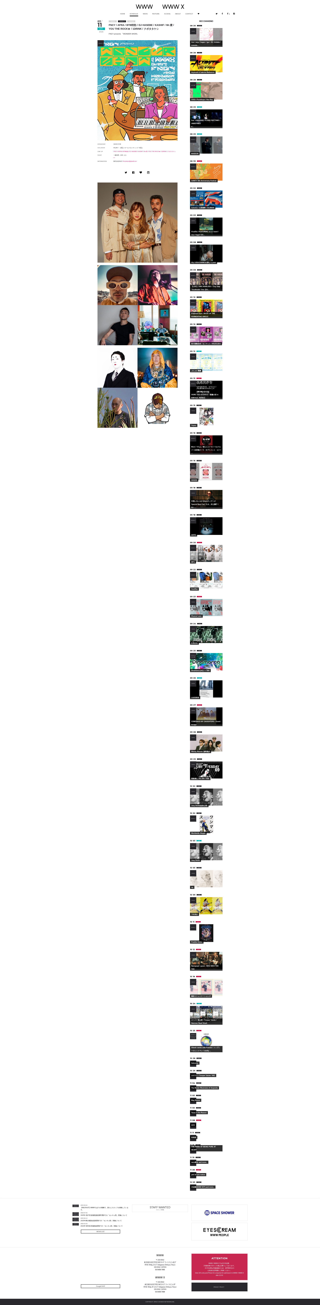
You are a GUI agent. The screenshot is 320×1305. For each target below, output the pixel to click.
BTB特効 (125, 151)
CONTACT (189, 14)
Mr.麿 (145, 151)
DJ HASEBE (133, 151)
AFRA (120, 151)
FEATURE (155, 14)
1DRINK (163, 151)
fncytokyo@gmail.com (130, 161)
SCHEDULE (134, 14)
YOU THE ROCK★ (154, 151)
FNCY (115, 151)
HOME (122, 14)
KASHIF (140, 151)
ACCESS (167, 14)
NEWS (145, 14)
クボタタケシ (172, 151)
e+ (114, 157)
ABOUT (178, 14)
